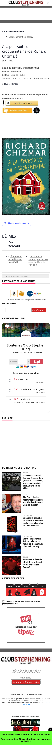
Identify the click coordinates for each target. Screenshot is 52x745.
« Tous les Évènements (13, 31)
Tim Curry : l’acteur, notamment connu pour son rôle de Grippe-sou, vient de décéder (33, 501)
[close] (50, 729)
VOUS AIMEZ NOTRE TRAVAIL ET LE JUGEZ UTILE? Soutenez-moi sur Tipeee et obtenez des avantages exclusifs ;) (26, 738)
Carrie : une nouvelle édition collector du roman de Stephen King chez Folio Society (33, 542)
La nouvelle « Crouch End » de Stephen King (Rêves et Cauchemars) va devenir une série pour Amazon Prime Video (33, 482)
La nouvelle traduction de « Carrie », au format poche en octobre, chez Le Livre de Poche (33, 522)
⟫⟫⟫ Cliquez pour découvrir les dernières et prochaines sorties (21, 602)
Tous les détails (11, 83)
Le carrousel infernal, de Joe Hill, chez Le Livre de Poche (38, 260)
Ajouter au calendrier (17, 223)
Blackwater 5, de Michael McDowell (15, 259)
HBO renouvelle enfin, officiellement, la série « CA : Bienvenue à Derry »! (33, 563)
